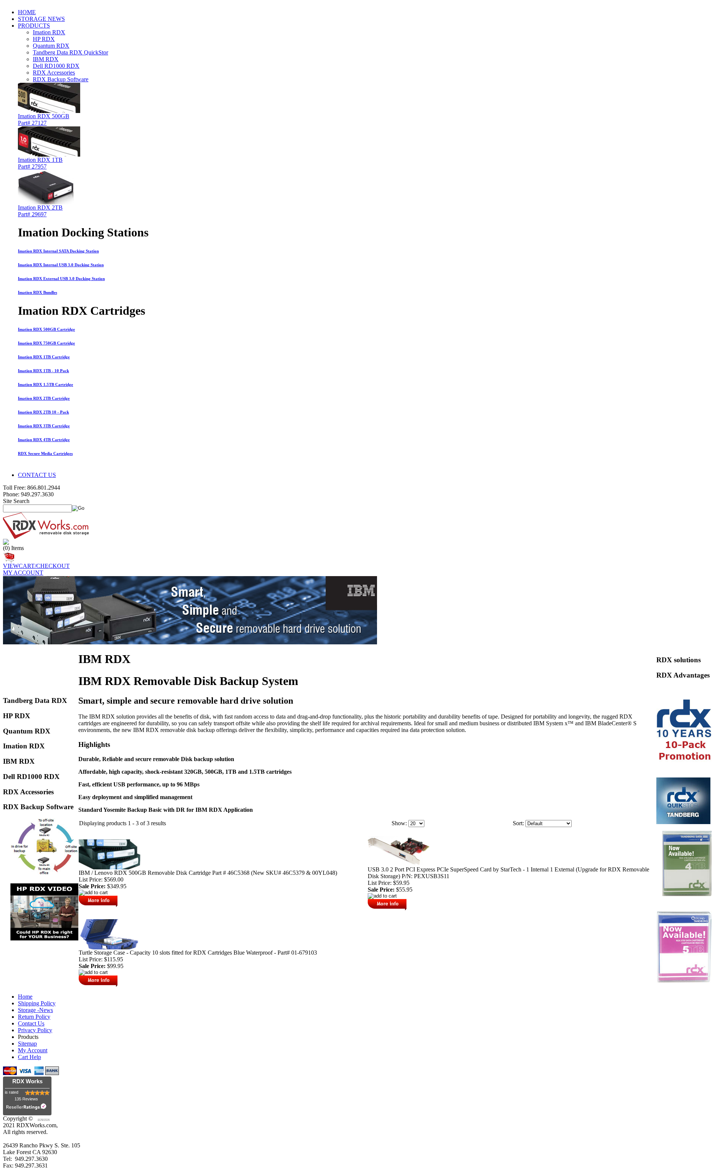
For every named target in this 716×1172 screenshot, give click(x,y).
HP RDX (44, 39)
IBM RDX (46, 59)
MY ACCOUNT (23, 572)
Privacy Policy (35, 1030)
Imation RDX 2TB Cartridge (44, 398)
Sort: (518, 823)
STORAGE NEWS (41, 19)
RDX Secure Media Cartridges (45, 453)
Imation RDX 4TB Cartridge (44, 439)
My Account (32, 1050)
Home (25, 996)
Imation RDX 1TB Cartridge (44, 357)
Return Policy (34, 1017)
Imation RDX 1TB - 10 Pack (43, 370)
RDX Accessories (54, 72)
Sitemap (27, 1043)
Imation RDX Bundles (37, 292)
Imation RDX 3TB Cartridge (44, 426)
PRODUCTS (34, 25)
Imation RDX (49, 32)
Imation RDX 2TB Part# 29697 (40, 210)
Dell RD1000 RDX (56, 66)
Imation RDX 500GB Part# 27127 (43, 119)
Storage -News (35, 1010)
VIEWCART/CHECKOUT (36, 566)
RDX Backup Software (60, 79)
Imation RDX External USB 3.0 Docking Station (61, 278)
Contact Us (31, 1023)
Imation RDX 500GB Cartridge (46, 329)
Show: (399, 823)
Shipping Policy (37, 1003)
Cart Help (29, 1057)
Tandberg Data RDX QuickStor (70, 52)
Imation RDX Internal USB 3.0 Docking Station (61, 265)
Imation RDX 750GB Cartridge (46, 343)
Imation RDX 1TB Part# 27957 (40, 163)
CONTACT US (37, 475)
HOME (27, 12)
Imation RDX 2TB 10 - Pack (43, 412)
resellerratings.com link (27, 1108)
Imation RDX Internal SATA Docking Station (58, 251)
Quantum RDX (51, 46)
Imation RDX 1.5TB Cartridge (45, 384)
